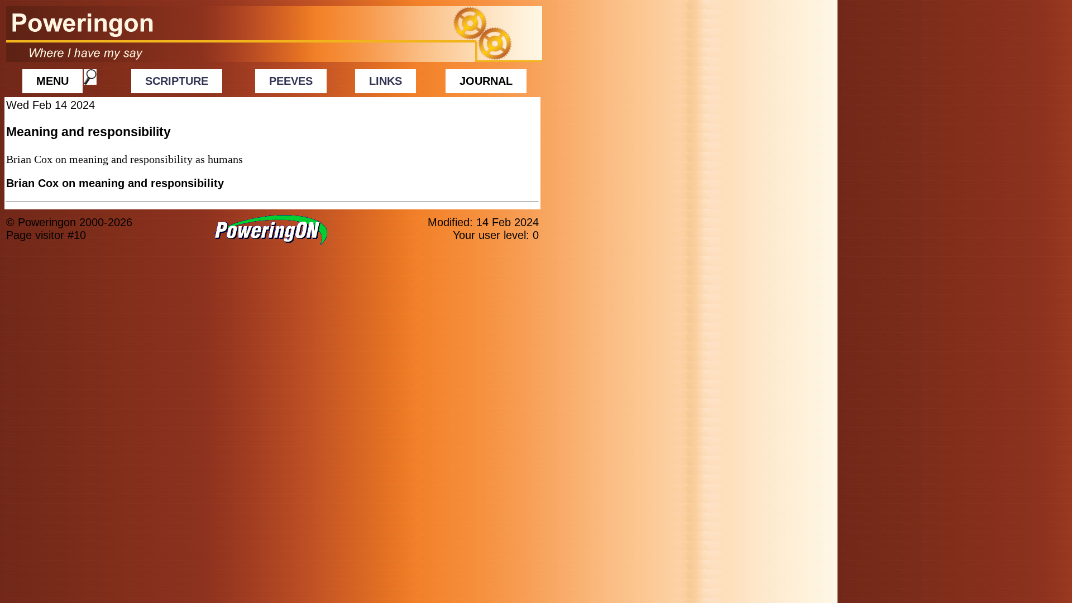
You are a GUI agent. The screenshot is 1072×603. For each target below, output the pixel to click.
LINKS (385, 81)
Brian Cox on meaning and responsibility (115, 183)
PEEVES (291, 81)
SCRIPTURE (176, 81)
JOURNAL (486, 81)
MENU (52, 81)
